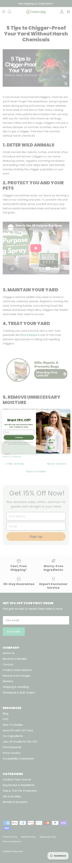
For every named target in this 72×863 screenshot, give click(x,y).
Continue (19, 437)
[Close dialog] (67, 411)
